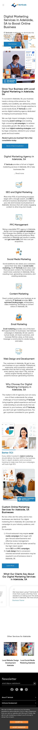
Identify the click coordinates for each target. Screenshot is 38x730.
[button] (34, 683)
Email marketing (9, 329)
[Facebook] (12, 689)
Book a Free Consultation (15, 146)
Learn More (10, 566)
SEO (30, 199)
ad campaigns (20, 123)
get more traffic (14, 239)
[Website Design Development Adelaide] (10, 648)
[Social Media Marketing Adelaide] (27, 648)
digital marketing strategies (20, 128)
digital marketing (26, 456)
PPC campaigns (23, 548)
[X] (16, 689)
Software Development (9, 703)
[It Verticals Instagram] (26, 689)
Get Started (12, 44)
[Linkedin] (21, 689)
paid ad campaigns (26, 231)
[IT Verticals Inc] (19, 5)
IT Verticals (8, 33)
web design (11, 551)
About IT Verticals (7, 697)
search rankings (16, 121)
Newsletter (9, 679)
